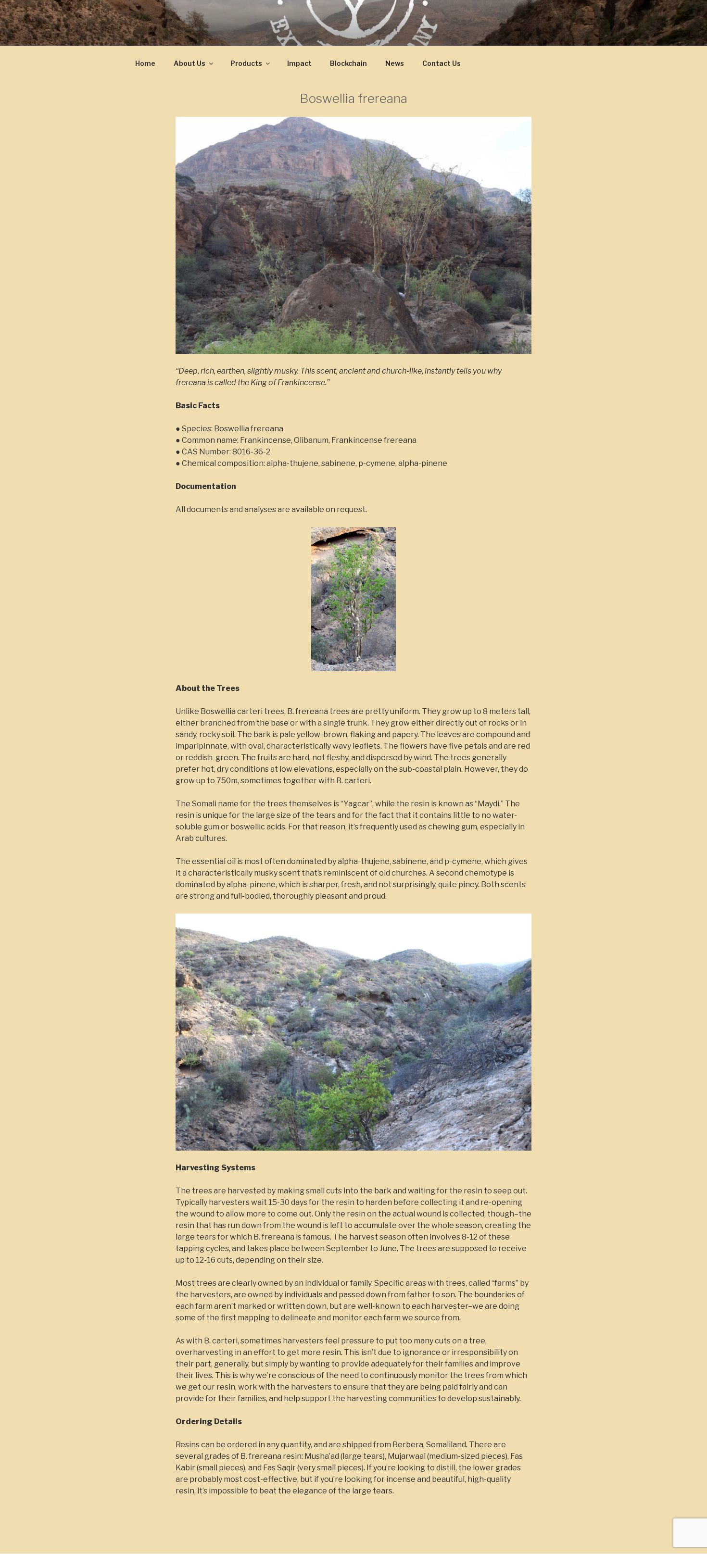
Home (145, 63)
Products (246, 63)
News (394, 63)
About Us (189, 63)
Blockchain (348, 63)
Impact (299, 63)
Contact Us (441, 63)
